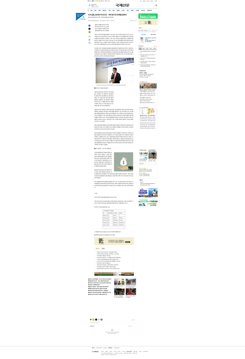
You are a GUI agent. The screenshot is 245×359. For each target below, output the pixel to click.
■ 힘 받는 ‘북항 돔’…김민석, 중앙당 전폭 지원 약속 (98, 286)
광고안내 (110, 351)
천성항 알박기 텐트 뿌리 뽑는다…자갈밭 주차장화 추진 (130, 287)
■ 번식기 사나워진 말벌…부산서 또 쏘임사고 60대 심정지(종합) (101, 279)
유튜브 (103, 1)
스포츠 (123, 10)
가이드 (141, 77)
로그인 (141, 1)
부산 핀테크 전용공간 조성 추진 (103, 255)
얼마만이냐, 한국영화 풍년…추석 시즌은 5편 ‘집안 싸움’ (119, 297)
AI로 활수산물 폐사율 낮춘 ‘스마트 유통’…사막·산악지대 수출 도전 (143, 161)
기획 (128, 10)
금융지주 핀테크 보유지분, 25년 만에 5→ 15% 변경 (108, 254)
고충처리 (140, 351)
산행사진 (149, 75)
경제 (99, 10)
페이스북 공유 (89, 25)
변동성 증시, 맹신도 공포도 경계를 (145, 169)
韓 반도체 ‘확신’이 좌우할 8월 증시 (145, 171)
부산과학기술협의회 (99, 347)
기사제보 (123, 351)
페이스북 (90, 1)
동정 (151, 74)
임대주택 (153, 30)
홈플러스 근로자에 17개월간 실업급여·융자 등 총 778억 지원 (151, 95)
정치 (95, 10)
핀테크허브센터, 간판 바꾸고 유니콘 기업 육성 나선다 (108, 268)
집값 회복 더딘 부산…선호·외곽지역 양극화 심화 (149, 115)
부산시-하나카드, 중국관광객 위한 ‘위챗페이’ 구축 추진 (108, 261)
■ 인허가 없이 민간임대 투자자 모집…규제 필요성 (98, 290)
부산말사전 (149, 10)
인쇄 (89, 36)
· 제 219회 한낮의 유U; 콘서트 (144, 185)
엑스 (94, 1)
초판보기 (152, 1)
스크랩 (89, 43)
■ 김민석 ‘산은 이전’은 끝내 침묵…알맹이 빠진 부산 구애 (99, 292)
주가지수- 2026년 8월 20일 (144, 174)
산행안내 (141, 75)
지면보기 (148, 1)
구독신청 (155, 1)
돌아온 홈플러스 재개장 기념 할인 (146, 99)
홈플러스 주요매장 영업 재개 (145, 100)
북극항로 (145, 30)
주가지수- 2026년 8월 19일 (144, 175)
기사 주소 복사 (89, 39)
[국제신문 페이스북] (100, 235)
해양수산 (104, 10)
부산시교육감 (140, 30)
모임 (142, 74)
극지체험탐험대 (153, 31)
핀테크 (103, 248)
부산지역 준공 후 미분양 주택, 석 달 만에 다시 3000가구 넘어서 (151, 128)
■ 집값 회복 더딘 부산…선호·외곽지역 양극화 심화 (98, 281)
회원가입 (144, 1)
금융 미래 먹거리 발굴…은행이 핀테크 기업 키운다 (107, 265)
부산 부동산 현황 (143, 107)
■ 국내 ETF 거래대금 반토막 (94, 284)
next (157, 192)
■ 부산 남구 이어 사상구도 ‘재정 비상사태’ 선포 (97, 294)
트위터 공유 (89, 29)
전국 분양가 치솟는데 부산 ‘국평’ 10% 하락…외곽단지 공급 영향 (151, 123)
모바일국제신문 (145, 351)
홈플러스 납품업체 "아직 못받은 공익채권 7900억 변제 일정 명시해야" (153, 90)
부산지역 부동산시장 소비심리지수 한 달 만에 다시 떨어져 (150, 119)
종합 (140, 48)
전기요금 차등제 (144, 31)
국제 (109, 10)
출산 (149, 74)
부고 (153, 74)
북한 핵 (149, 30)
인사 (140, 74)
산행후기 (145, 75)
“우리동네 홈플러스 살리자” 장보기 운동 (147, 91)
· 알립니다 (141, 182)
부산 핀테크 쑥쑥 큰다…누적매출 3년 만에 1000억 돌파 (109, 257)
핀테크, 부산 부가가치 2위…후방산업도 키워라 (107, 252)
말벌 (148, 31)
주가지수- (142, 173)
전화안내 (106, 351)
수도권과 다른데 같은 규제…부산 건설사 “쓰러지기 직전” (150, 126)
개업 (144, 74)
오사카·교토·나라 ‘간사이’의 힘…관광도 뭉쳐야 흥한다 (152, 161)
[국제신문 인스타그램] (110, 235)
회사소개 (102, 351)
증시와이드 (142, 168)
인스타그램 (108, 1)
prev (139, 192)
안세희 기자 (90, 20)
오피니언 (143, 10)
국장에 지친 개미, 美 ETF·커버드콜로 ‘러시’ (119, 286)
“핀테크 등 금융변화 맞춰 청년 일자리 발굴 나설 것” (108, 259)
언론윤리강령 (135, 351)
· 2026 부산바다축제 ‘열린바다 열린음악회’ (147, 183)
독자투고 (119, 351)
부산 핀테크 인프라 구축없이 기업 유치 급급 (106, 266)
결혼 (147, 74)
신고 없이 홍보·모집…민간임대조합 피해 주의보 (148, 124)
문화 (114, 10)
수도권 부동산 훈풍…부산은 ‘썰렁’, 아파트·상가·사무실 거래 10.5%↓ (153, 120)
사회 (91, 10)
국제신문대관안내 (116, 347)
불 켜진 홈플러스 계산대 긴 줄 (145, 97)
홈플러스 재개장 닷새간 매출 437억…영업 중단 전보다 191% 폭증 (152, 93)
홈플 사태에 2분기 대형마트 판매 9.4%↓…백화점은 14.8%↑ (151, 102)
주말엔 (118, 10)
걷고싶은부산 (105, 347)
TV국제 (137, 10)
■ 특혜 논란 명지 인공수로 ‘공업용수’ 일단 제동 (97, 288)
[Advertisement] (123, 95)
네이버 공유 (89, 32)
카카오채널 (98, 1)
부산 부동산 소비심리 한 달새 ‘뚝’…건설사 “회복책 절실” (150, 117)
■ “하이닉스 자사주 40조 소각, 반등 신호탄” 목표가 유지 (99, 282)
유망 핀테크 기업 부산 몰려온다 (103, 263)
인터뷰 (132, 10)
